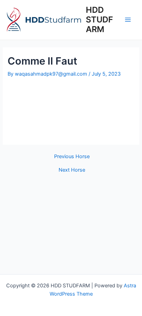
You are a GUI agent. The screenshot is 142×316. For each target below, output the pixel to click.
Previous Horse (72, 156)
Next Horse (72, 170)
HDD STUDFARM (99, 20)
